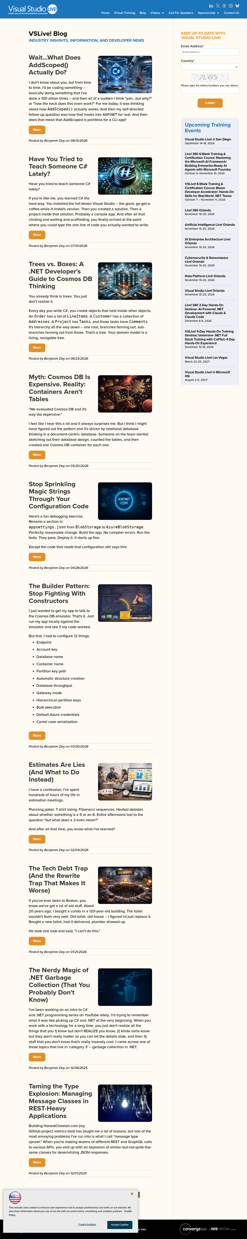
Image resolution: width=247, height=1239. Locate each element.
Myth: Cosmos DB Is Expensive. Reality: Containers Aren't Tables (59, 388)
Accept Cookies (120, 1224)
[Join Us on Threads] (224, 6)
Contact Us (231, 13)
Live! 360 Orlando (198, 210)
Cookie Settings (87, 1224)
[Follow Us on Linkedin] (211, 6)
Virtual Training (124, 13)
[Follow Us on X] (218, 6)
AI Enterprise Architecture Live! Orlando (207, 241)
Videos (155, 13)
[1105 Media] (222, 1229)
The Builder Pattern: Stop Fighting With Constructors (59, 593)
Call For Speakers (181, 13)
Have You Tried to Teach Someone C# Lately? (58, 166)
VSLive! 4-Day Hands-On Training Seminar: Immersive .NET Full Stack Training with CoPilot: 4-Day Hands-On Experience (210, 337)
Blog (143, 13)
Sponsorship (206, 13)
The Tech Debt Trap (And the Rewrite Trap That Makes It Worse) (58, 879)
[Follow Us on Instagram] (231, 6)
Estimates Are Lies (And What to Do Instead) (57, 772)
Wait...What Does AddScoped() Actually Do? (55, 64)
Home (105, 13)
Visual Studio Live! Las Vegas (206, 358)
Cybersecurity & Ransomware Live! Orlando (206, 260)
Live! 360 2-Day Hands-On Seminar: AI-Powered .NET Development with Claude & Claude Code (205, 311)
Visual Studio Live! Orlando (205, 291)
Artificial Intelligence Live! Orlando (210, 225)
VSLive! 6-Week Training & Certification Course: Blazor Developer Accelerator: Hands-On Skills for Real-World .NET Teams (209, 190)
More (37, 130)
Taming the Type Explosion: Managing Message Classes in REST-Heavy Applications (60, 1101)
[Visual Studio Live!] (33, 9)
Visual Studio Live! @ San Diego (208, 139)
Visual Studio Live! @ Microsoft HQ (207, 374)
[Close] (132, 1194)
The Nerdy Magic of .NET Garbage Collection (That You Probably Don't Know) (59, 985)
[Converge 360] (192, 1229)
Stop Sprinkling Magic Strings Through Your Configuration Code (59, 495)
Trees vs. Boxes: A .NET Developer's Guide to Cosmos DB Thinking (60, 275)
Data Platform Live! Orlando (205, 276)
